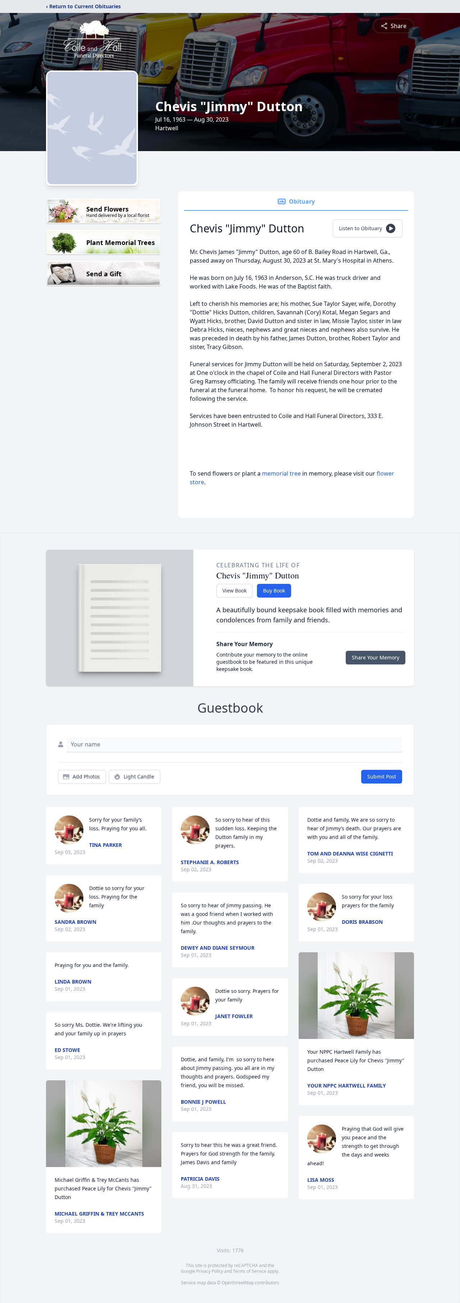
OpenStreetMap (238, 1283)
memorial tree (281, 473)
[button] (103, 1123)
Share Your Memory (375, 657)
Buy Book (274, 590)
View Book (234, 590)
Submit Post (381, 776)
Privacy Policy (209, 1271)
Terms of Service (249, 1271)
